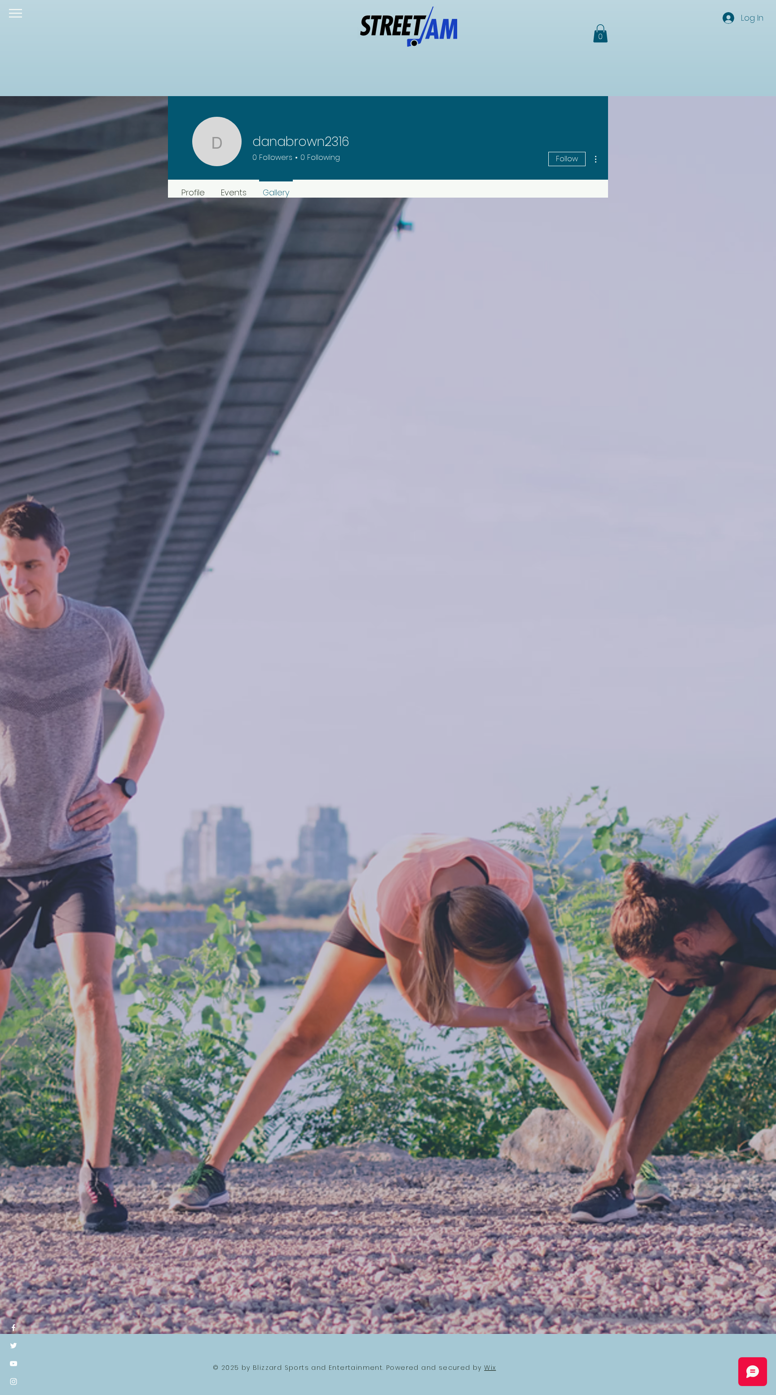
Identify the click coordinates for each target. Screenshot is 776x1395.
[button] (15, 13)
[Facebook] (13, 1327)
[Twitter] (13, 1345)
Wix (490, 1367)
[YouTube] (13, 1363)
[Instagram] (13, 1381)
